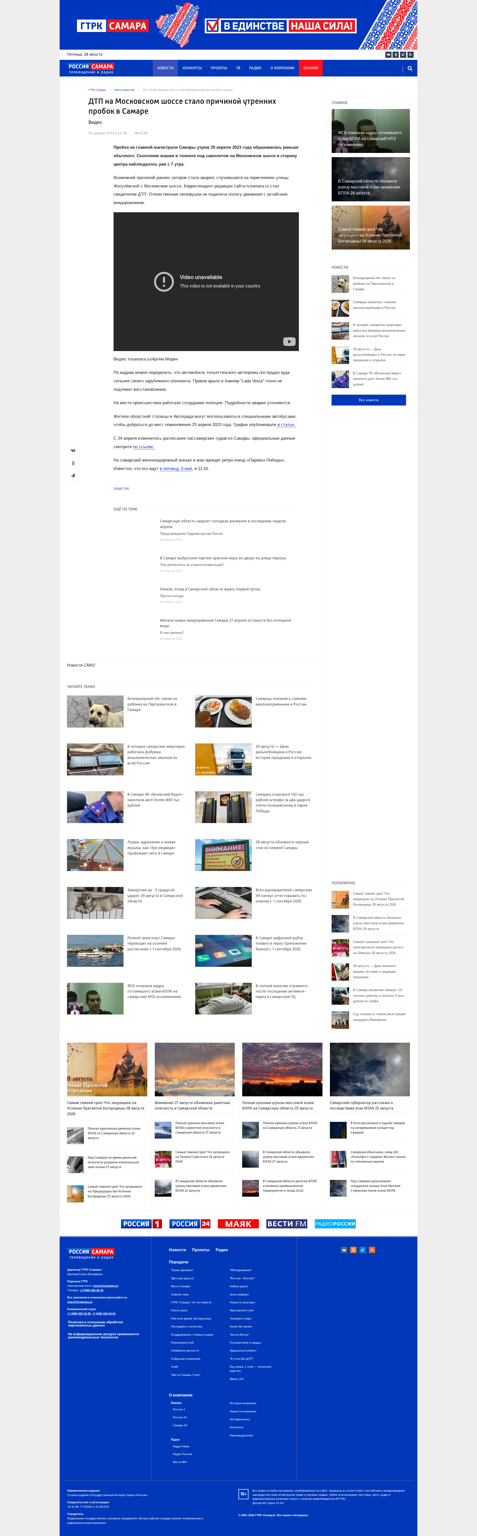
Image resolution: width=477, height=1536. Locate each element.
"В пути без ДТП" (241, 1358)
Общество (121, 488)
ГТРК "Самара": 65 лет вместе (191, 1302)
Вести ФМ (180, 1462)
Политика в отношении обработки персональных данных (95, 1323)
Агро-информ (239, 1294)
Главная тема (180, 1294)
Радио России (182, 1454)
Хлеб (174, 1366)
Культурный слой (242, 1310)
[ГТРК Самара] (90, 68)
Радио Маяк (181, 1446)
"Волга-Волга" (239, 1334)
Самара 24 (180, 1425)
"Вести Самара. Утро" (185, 1374)
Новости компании (243, 1411)
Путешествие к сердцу (245, 1342)
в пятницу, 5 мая (176, 468)
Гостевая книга (240, 1419)
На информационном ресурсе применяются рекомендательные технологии (103, 1335)
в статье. (286, 424)
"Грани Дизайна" (182, 1270)
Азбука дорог (239, 1286)
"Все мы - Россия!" (242, 1278)
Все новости (369, 400)
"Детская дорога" (182, 1278)
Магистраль (179, 1310)
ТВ (238, 68)
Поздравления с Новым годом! (192, 1334)
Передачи (178, 1262)
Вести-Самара (180, 1286)
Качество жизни (241, 1326)
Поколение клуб (182, 1342)
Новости (165, 68)
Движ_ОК (236, 1378)
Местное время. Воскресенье (191, 1318)
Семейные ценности (185, 1350)
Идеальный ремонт (243, 1350)
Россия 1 (179, 1409)
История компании (243, 1403)
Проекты (219, 68)
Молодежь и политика (186, 1326)
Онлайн (310, 68)
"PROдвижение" (241, 1270)
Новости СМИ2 (81, 665)
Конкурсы (192, 68)
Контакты (236, 1427)
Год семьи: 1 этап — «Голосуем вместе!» (250, 1368)
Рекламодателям (241, 1435)
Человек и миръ (241, 1318)
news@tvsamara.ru (105, 1285)
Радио (255, 68)
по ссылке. (144, 446)
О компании (282, 68)
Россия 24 (180, 1417)
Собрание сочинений (185, 1358)
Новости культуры (242, 1302)
